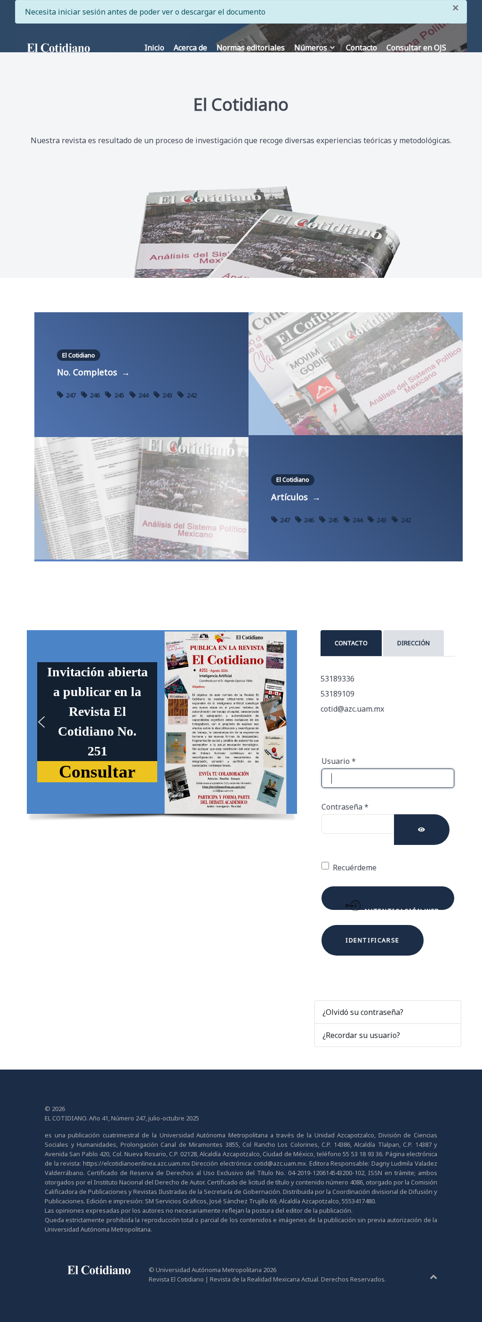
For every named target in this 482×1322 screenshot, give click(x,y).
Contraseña (345, 807)
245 (119, 395)
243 (167, 395)
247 (70, 395)
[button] (97, 772)
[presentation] (351, 643)
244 (143, 395)
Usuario (338, 761)
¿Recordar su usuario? (361, 1035)
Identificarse (372, 940)
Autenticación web (401, 908)
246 (94, 395)
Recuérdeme (355, 867)
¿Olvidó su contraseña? (362, 1012)
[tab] (352, 643)
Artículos (296, 497)
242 (190, 395)
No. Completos (93, 372)
